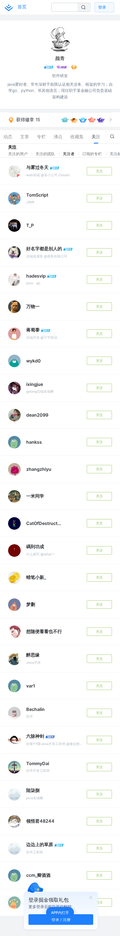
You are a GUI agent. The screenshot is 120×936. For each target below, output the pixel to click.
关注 (99, 171)
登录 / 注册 (61, 919)
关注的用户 (18, 153)
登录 (102, 7)
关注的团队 (45, 153)
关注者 (69, 153)
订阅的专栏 (92, 153)
